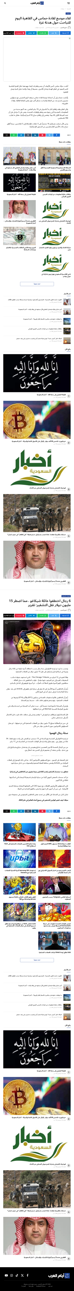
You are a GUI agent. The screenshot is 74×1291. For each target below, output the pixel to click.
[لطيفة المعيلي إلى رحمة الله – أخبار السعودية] (19, 182)
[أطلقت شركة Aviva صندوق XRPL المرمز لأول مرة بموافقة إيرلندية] (54, 832)
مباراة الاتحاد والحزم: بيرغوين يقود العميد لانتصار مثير (55, 249)
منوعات (68, 13)
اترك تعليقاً (37, 284)
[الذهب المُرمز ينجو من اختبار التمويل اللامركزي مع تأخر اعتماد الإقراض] (54, 859)
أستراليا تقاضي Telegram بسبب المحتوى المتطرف (56, 898)
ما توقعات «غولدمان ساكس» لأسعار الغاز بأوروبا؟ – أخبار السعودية (42, 319)
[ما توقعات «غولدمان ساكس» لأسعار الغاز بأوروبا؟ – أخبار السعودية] (67, 321)
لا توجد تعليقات (38, 27)
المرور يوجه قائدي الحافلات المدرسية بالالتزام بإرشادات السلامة (21, 249)
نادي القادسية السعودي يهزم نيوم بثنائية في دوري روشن (56, 275)
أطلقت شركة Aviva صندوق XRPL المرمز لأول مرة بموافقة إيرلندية (56, 845)
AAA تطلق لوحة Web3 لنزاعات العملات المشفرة (55, 952)
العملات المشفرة (66, 596)
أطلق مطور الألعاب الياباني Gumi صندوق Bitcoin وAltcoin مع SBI (22, 898)
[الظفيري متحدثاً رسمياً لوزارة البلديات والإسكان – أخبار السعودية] (19, 209)
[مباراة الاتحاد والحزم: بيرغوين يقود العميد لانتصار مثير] (54, 236)
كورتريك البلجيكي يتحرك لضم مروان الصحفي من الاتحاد (55, 222)
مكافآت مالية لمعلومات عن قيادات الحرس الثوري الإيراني (57, 195)
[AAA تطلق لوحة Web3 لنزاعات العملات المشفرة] (54, 941)
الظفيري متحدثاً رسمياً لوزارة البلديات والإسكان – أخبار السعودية (20, 222)
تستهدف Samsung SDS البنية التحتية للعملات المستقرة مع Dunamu (20, 872)
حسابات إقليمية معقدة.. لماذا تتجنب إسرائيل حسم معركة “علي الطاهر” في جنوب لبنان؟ (37, 535)
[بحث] (5, 3)
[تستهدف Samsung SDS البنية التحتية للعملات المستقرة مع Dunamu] (19, 859)
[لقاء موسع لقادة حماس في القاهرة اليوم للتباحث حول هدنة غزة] (37, 59)
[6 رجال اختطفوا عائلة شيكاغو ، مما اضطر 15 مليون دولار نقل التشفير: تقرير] (37, 642)
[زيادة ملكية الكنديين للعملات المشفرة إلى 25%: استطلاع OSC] (19, 832)
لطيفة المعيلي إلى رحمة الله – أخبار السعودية (21, 194)
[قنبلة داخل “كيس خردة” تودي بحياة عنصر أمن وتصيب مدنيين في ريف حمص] (67, 340)
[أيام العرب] (37, 3)
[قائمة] (68, 3)
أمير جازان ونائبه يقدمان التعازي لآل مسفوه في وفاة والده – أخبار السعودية (20, 169)
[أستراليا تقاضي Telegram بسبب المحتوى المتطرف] (54, 885)
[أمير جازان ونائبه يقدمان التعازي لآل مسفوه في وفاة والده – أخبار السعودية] (19, 156)
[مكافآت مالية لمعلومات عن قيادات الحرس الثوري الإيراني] (54, 182)
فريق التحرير (63, 27)
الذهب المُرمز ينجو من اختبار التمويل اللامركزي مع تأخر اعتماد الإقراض (54, 872)
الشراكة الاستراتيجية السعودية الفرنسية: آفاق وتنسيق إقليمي (56, 169)
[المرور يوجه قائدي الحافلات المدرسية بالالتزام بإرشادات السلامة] (19, 236)
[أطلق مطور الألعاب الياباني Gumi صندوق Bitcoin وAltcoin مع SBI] (19, 885)
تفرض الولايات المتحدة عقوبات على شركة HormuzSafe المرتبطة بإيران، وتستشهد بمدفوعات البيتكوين (57, 926)
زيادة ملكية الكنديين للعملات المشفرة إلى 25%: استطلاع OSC (20, 845)
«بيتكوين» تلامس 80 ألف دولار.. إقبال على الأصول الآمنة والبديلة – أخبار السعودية (39, 441)
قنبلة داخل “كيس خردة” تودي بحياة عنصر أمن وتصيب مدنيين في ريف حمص (39, 339)
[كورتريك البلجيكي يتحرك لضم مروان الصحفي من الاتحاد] (54, 209)
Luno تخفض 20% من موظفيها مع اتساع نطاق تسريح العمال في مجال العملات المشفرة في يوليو (20, 926)
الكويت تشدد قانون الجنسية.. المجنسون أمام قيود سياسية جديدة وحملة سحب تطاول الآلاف (35, 300)
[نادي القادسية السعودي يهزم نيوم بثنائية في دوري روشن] (54, 262)
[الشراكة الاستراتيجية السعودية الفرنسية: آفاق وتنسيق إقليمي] (54, 156)
